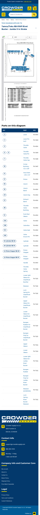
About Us (4, 472)
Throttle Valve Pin (26, 152)
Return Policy (5, 478)
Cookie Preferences (6, 501)
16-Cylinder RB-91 (9, 246)
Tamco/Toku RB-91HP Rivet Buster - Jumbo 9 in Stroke (15, 28)
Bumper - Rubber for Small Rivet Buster (26, 325)
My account (4, 469)
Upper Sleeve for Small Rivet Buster (26, 304)
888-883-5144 (10, 449)
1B (4, 208)
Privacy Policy (5, 495)
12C (5, 230)
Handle (25, 263)
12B (5, 225)
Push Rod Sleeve (26, 215)
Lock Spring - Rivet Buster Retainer (26, 399)
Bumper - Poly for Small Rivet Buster (26, 336)
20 (4, 195)
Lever (25, 135)
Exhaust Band (25, 200)
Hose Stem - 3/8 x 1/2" (26, 174)
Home (3, 20)
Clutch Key (26, 195)
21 (4, 200)
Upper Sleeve (25, 345)
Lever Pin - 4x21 (26, 140)
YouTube (34, 513)
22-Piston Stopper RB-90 (11, 251)
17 (4, 179)
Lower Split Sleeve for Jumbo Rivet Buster (27, 361)
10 (4, 166)
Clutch (25, 184)
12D (5, 235)
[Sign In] (29, 8)
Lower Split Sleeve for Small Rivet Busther (27, 278)
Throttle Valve (25, 146)
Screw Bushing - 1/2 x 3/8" (26, 166)
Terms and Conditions (7, 498)
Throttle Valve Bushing (26, 207)
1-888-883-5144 (27, 2)
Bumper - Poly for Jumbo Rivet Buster (26, 380)
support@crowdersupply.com (15, 444)
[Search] (34, 15)
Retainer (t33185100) (27, 390)
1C (4, 215)
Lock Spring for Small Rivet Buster (26, 293)
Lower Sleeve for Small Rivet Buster (26, 315)
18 (4, 184)
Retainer (26, 286)
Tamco (12, 20)
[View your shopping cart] (34, 8)
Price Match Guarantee (7, 484)
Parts (7, 20)
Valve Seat (26, 230)
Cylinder (26, 241)
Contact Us (4, 475)
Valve (25, 221)
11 (4, 174)
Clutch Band (25, 189)
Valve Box (26, 225)
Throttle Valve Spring (25, 269)
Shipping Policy (5, 481)
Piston (25, 179)
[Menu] (3, 14)
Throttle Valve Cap (26, 159)
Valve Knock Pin (26, 235)
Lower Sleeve (25, 351)
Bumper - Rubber (26, 370)
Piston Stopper (25, 251)
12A (5, 221)
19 (4, 189)
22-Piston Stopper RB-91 (11, 257)
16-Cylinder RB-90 (9, 241)
